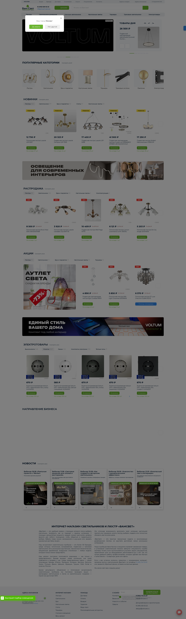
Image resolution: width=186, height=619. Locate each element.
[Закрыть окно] (61, 18)
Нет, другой (52, 27)
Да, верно (36, 27)
